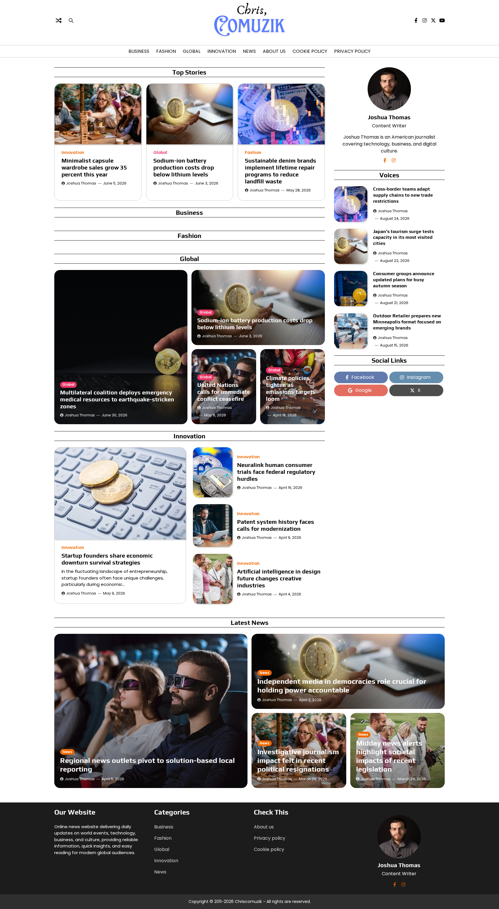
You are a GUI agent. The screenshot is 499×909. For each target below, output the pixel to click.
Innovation (221, 51)
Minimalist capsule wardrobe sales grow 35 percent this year (94, 167)
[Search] (71, 20)
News (249, 51)
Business (139, 51)
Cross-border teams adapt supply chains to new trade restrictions (403, 195)
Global (191, 51)
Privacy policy (352, 51)
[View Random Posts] (58, 20)
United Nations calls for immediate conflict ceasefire (223, 391)
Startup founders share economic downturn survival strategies (107, 559)
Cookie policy (310, 51)
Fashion (166, 51)
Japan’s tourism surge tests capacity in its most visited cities (403, 237)
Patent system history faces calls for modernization (275, 525)
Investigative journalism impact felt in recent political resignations (298, 760)
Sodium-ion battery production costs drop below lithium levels (183, 167)
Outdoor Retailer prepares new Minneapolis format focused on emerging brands (407, 322)
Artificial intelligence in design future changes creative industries (279, 578)
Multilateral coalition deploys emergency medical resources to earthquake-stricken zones (117, 399)
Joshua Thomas (81, 183)
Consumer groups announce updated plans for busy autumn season (403, 279)
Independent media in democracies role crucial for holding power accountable (341, 685)
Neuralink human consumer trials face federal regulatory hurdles (276, 471)
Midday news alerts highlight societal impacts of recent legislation (389, 756)
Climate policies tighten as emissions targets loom (291, 388)
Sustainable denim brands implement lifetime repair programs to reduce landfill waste (280, 171)
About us (274, 51)
